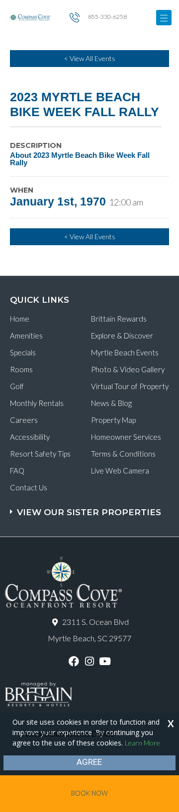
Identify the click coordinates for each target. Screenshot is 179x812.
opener (164, 17)
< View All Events (89, 58)
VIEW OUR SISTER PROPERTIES (89, 512)
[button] (91, 507)
